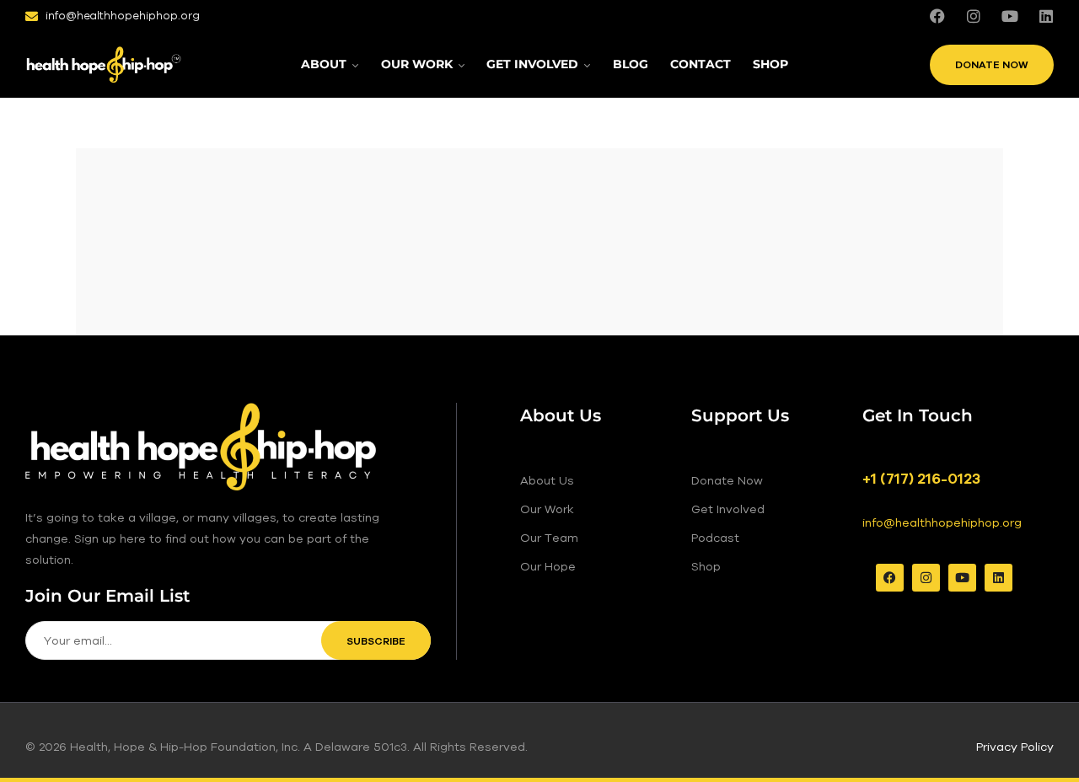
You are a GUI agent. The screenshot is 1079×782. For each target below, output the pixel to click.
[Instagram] (973, 16)
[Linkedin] (1046, 16)
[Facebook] (937, 16)
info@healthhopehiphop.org (942, 522)
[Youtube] (1009, 16)
